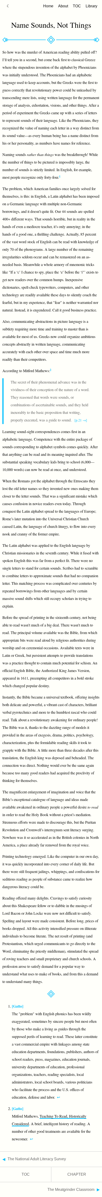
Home (48, 6)
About (63, 6)
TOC (77, 6)
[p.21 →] (80, 420)
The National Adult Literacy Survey (37, 1159)
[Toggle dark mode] (8, 6)
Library (91, 6)
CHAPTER (76, 1174)
